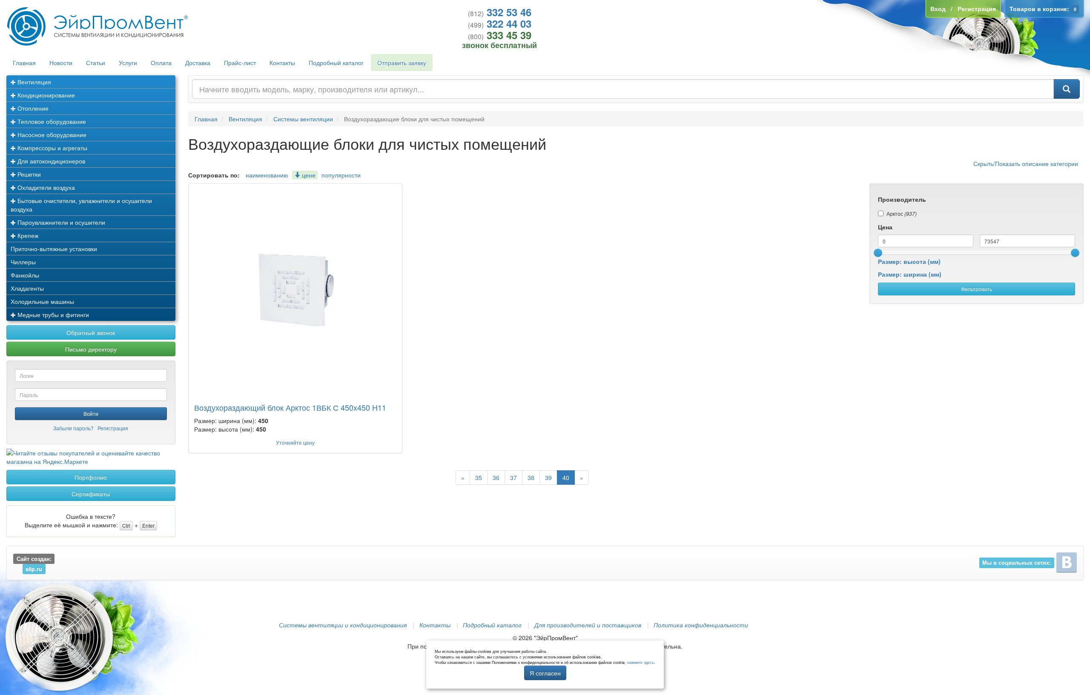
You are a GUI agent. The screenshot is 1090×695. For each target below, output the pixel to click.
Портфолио (91, 477)
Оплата (161, 62)
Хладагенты (27, 288)
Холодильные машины (42, 301)
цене (308, 175)
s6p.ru (34, 569)
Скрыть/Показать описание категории (1025, 163)
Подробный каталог (336, 62)
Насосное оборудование (51, 134)
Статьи (95, 62)
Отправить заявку (401, 62)
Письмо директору (91, 349)
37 (513, 477)
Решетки (28, 174)
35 (478, 477)
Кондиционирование (45, 95)
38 (531, 477)
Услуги (128, 62)
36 (496, 477)
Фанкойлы (25, 275)
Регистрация (113, 428)
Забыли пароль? (73, 428)
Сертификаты (91, 493)
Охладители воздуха (45, 187)
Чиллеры (23, 261)
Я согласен (545, 673)
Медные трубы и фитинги (52, 314)
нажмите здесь (640, 662)
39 (548, 477)
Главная (24, 62)
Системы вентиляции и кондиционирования (343, 625)
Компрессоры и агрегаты (51, 147)
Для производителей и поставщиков (587, 625)
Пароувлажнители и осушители (60, 222)
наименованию (267, 175)
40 (565, 477)
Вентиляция (33, 81)
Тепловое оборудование (51, 121)
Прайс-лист (240, 62)
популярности (341, 175)
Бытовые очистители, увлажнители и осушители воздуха (81, 204)
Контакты (282, 62)
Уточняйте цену (295, 442)
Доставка (197, 62)
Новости (60, 62)
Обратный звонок (90, 332)
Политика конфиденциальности (701, 625)
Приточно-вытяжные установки (54, 248)
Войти (90, 413)
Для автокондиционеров (50, 161)
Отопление (32, 108)
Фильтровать (976, 288)
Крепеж (27, 235)
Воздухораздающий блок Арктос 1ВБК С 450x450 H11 (290, 407)
